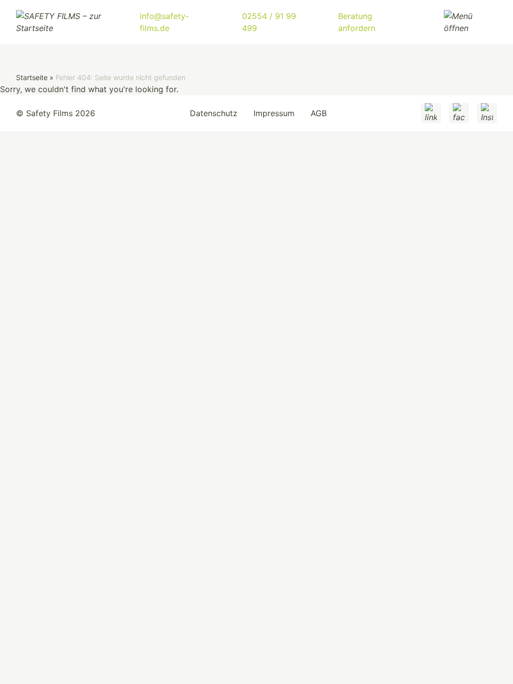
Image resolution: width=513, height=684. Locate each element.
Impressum (274, 113)
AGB (319, 113)
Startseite (32, 77)
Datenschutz (213, 113)
